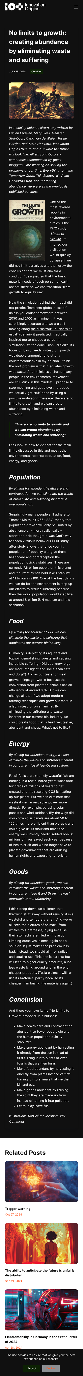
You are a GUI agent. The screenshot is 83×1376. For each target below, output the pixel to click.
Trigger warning (17, 1209)
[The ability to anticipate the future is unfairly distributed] (41, 1243)
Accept (31, 1368)
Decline (51, 1368)
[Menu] (76, 7)
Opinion (36, 71)
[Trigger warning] (41, 1181)
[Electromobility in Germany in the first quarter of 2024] (41, 1309)
